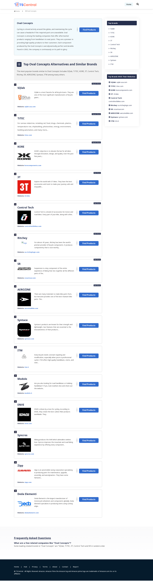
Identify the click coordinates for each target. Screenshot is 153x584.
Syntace (22, 320)
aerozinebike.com (31, 308)
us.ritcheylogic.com (32, 252)
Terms (45, 567)
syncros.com (29, 454)
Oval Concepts (25, 23)
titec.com (28, 135)
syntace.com (29, 339)
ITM (20, 350)
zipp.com (28, 482)
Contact (65, 567)
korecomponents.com (33, 165)
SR (18, 264)
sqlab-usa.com (30, 107)
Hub (25, 567)
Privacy (35, 567)
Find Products (89, 29)
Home (128, 4)
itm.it (27, 367)
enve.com (28, 423)
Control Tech (25, 207)
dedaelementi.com (32, 513)
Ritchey (22, 238)
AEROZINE (24, 289)
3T (18, 177)
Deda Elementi (27, 494)
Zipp (20, 465)
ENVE (20, 404)
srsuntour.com (30, 278)
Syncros (22, 435)
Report (76, 567)
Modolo (22, 379)
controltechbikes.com (33, 226)
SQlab (21, 88)
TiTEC (20, 118)
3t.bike (27, 196)
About (54, 567)
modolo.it (28, 393)
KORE (20, 146)
